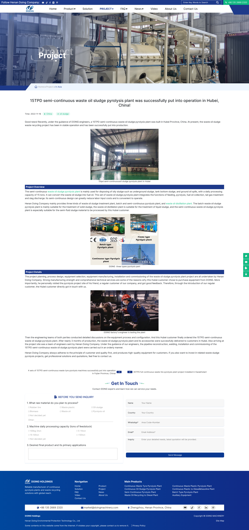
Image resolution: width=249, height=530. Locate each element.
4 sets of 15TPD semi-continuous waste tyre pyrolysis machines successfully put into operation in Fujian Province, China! (72, 372)
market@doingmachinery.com (101, 507)
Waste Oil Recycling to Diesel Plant (141, 495)
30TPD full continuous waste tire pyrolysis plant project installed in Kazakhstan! (170, 372)
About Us (170, 8)
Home (53, 8)
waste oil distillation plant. (178, 203)
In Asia (58, 87)
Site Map (220, 521)
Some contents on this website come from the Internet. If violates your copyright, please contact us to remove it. (77, 525)
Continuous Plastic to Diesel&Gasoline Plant (193, 489)
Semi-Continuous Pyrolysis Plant (140, 492)
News (139, 8)
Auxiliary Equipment (181, 495)
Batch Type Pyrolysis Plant (185, 492)
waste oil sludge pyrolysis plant (64, 191)
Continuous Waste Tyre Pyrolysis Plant (143, 486)
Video (154, 8)
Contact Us (191, 8)
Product (69, 8)
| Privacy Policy (138, 525)
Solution (88, 8)
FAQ (124, 8)
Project (106, 8)
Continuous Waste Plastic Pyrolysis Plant (192, 486)
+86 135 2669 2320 (51, 507)
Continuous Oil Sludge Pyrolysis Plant (142, 489)
